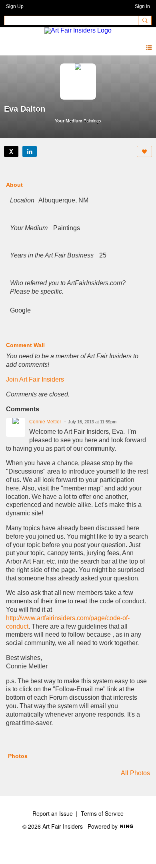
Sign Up (15, 6)
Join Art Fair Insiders (35, 379)
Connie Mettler (45, 422)
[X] (11, 151)
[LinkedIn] (29, 151)
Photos (18, 756)
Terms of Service (102, 813)
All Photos (135, 773)
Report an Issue (52, 813)
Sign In (142, 6)
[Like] (144, 151)
